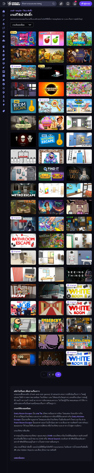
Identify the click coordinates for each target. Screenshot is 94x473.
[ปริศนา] (3, 80)
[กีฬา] (3, 59)
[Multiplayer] (3, 36)
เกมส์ (12, 11)
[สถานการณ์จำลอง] (3, 96)
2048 (49, 435)
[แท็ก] (3, 111)
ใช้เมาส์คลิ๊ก (27, 11)
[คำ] (3, 72)
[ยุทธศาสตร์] (3, 92)
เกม (37, 413)
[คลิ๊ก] (3, 67)
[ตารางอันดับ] (3, 40)
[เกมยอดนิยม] (3, 24)
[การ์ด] (3, 55)
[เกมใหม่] (3, 20)
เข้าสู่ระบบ (85, 3)
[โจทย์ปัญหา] (3, 76)
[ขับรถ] (3, 63)
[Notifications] (74, 3)
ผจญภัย (18, 11)
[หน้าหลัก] (3, 11)
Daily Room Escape (23, 413)
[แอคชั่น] (3, 105)
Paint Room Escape (23, 422)
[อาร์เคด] (3, 101)
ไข (41, 413)
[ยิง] (3, 88)
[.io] (3, 47)
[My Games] (67, 3)
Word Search (54, 438)
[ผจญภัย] (3, 84)
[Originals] (3, 32)
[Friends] (61, 3)
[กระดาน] (3, 51)
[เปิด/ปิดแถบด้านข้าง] (4, 4)
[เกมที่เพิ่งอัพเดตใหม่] (3, 28)
